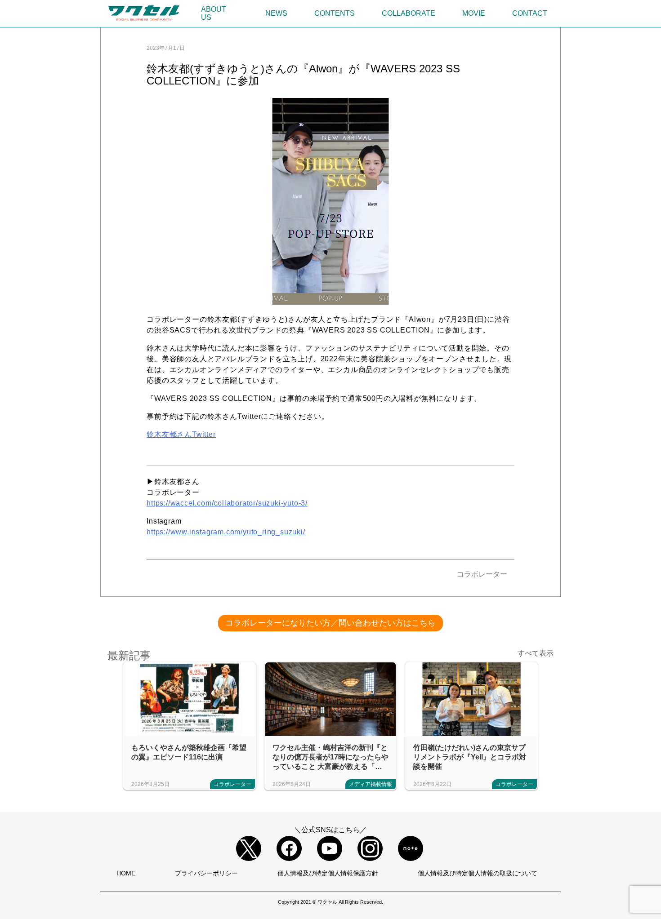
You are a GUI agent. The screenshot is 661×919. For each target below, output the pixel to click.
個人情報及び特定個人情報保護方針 (327, 873)
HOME (125, 873)
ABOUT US (213, 13)
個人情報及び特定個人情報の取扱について (477, 873)
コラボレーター (482, 574)
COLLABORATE (408, 13)
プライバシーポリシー (206, 873)
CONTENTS (334, 13)
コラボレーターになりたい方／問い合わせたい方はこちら (330, 622)
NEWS (276, 13)
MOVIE (473, 13)
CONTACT (529, 13)
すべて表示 (536, 653)
